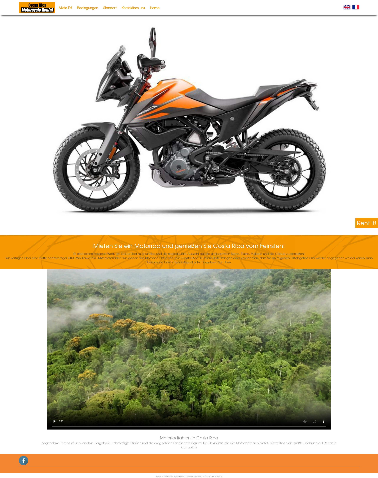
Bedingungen (87, 7)
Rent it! (367, 222)
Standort (110, 7)
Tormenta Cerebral (204, 476)
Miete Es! (65, 7)
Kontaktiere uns (133, 7)
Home (154, 7)
